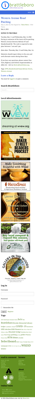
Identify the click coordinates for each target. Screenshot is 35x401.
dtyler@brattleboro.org (21, 65)
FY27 (31, 329)
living (3, 363)
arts (2, 319)
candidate (8, 326)
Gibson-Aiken (4, 332)
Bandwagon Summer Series (11, 319)
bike (24, 319)
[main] (17, 49)
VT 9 (12, 346)
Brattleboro (7, 322)
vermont (4, 346)
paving (18, 335)
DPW (6, 69)
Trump (21, 342)
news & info (5, 360)
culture (3, 361)
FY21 (25, 329)
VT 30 (15, 346)
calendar (21, 360)
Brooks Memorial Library (22, 323)
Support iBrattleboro (25, 379)
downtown (30, 326)
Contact (21, 372)
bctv (20, 319)
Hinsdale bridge (15, 332)
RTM (10, 337)
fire (22, 329)
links (20, 361)
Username (4, 290)
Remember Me (8, 308)
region (3, 366)
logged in (13, 79)
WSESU (3, 349)
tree (17, 342)
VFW (9, 346)
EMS (13, 329)
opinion (3, 364)
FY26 (28, 329)
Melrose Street (27, 69)
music (2, 335)
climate (13, 326)
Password (4, 299)
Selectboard (8, 341)
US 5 (32, 342)
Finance (18, 329)
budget (3, 326)
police (23, 334)
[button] (30, 12)
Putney (28, 335)
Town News (25, 25)
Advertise (21, 378)
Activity (21, 375)
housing (23, 332)
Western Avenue (6, 71)
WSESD (26, 345)
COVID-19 (21, 326)
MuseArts (26, 398)
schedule (20, 338)
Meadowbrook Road (15, 69)
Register (10, 311)
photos (20, 363)
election (8, 329)
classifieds (21, 364)
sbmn (15, 337)
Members (21, 374)
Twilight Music (27, 342)
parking (14, 335)
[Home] (18, 5)
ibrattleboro (5, 367)
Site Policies (22, 377)
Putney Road (4, 338)
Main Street (29, 332)
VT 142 (19, 346)
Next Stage (7, 335)
